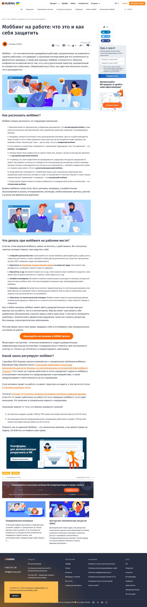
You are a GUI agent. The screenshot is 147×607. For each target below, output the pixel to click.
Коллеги (6, 473)
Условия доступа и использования (100, 581)
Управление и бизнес (45, 9)
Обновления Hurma (132, 590)
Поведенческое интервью (19, 520)
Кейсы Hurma (130, 585)
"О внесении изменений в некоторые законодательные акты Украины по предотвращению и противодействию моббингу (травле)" (45, 368)
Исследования (131, 577)
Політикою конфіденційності (59, 494)
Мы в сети (68, 581)
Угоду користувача (81, 494)
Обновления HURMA (107, 9)
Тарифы (68, 564)
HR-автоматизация (34, 564)
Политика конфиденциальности (99, 572)
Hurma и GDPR (93, 585)
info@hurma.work (13, 572)
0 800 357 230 (11, 567)
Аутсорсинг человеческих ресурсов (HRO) (68, 522)
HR (22, 9)
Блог (3, 19)
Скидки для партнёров (73, 585)
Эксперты (129, 572)
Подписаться (71, 490)
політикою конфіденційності (36, 588)
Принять (15, 596)
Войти (125, 3)
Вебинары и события (72, 577)
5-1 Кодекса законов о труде (16, 387)
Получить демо (137, 3)
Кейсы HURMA (91, 9)
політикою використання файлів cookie (24, 590)
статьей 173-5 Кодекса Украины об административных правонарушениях (49, 394)
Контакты (68, 572)
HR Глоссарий (130, 594)
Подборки (79, 9)
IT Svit (81, 602)
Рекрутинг (30, 9)
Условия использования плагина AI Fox (102, 577)
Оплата (67, 568)
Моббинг (15, 473)
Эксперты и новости (64, 9)
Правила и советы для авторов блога (101, 564)
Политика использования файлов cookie (102, 568)
